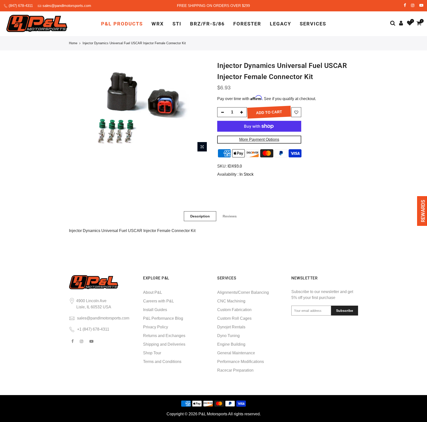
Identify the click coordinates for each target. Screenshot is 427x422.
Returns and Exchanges (164, 336)
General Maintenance (236, 353)
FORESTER (247, 24)
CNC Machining (231, 301)
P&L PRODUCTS (122, 24)
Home (73, 43)
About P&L (152, 292)
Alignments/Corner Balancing (243, 292)
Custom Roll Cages (234, 318)
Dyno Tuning (228, 336)
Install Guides (155, 310)
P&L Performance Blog (163, 318)
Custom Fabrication (234, 310)
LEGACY (280, 24)
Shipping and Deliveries (164, 344)
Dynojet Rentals (231, 327)
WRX (157, 24)
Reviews (230, 216)
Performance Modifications (240, 361)
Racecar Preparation (235, 370)
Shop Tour (152, 353)
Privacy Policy (155, 327)
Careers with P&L (158, 301)
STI (176, 24)
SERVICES (313, 24)
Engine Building (231, 344)
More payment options (259, 139)
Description (200, 216)
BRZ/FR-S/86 (207, 24)
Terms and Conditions (162, 361)
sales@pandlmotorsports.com (67, 5)
